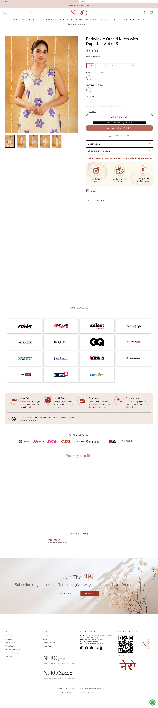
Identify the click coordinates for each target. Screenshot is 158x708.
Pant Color (94, 85)
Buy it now (124, 128)
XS (98, 65)
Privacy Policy (9, 639)
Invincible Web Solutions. (90, 693)
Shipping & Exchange (12, 650)
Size (88, 61)
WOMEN (5, 2)
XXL (133, 65)
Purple (88, 77)
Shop (32, 19)
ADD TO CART (23, 507)
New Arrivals (17, 19)
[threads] (101, 648)
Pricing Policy (9, 646)
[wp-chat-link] (152, 702)
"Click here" (122, 655)
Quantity (90, 96)
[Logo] (79, 12)
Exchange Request (49, 643)
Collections (48, 19)
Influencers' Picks (110, 19)
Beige (88, 90)
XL (126, 65)
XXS (90, 65)
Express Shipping (86, 19)
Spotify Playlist (48, 646)
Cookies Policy (10, 643)
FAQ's (7, 660)
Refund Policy (10, 656)
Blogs (45, 639)
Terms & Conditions (12, 636)
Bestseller (66, 19)
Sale (145, 19)
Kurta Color (95, 73)
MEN (83, 2)
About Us (46, 636)
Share (93, 191)
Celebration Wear (78, 24)
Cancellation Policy (11, 653)
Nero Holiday (131, 19)
